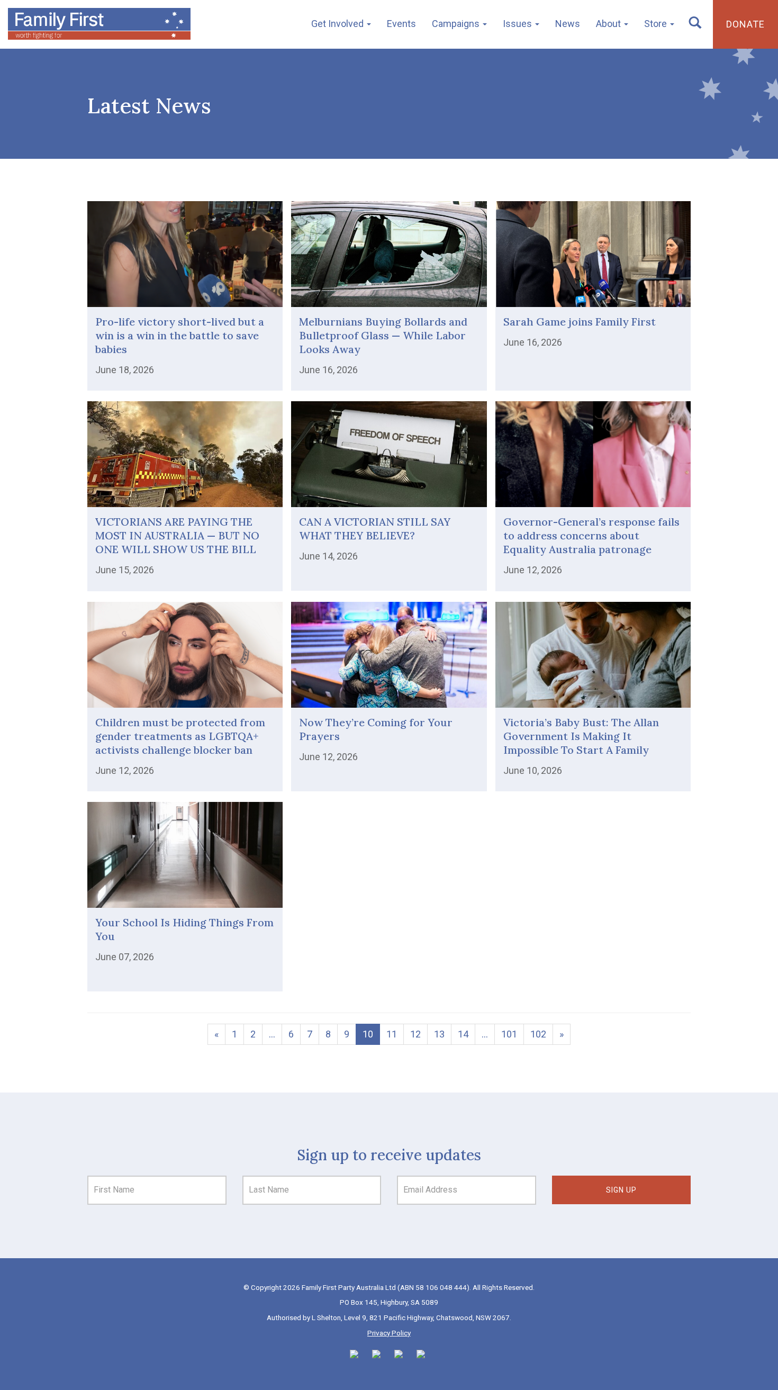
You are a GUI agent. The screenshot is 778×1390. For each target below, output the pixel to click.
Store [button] (656, 23)
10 (368, 1034)
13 (439, 1034)
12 (415, 1034)
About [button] (609, 23)
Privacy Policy (389, 1333)
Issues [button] (518, 23)
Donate (745, 24)
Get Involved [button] (338, 23)
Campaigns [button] (457, 23)
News (567, 23)
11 (391, 1034)
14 (463, 1034)
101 (509, 1034)
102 (538, 1034)
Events (401, 23)
